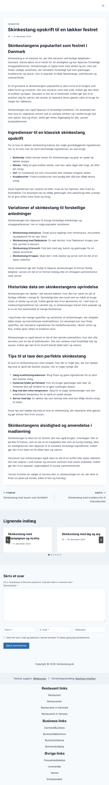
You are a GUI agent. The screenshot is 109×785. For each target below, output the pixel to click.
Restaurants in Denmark (54, 707)
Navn (9, 629)
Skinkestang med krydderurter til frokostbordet (87, 497)
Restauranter (54, 701)
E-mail (44, 629)
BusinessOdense (54, 740)
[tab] (49, 555)
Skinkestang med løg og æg (81, 534)
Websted (80, 629)
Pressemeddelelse (54, 760)
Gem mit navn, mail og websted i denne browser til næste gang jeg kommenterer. (48, 637)
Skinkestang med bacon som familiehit (25, 495)
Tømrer (55, 773)
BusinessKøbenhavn (54, 734)
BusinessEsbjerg (54, 746)
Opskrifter (13, 24)
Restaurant (54, 695)
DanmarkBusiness (54, 727)
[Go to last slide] (8, 539)
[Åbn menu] (103, 5)
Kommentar (10, 585)
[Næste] (101, 539)
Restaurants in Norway (55, 713)
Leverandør (54, 766)
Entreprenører (54, 779)
